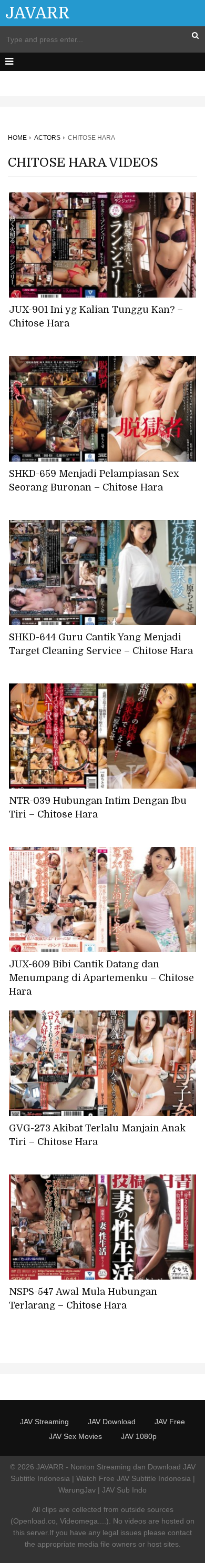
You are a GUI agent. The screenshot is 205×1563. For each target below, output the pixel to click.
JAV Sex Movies (75, 1436)
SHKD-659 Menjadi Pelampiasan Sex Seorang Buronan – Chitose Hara (94, 480)
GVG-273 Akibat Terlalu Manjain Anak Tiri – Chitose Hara (97, 1135)
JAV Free (170, 1421)
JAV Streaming (44, 1421)
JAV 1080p (139, 1436)
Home (17, 137)
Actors (47, 137)
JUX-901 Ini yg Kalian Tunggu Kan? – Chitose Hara (96, 316)
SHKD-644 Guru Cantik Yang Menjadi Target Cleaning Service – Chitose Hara (101, 644)
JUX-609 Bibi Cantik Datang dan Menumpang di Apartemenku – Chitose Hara (101, 978)
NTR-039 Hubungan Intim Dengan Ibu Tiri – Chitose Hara (98, 807)
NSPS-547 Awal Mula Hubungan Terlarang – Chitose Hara (83, 1298)
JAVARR (37, 13)
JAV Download (112, 1421)
